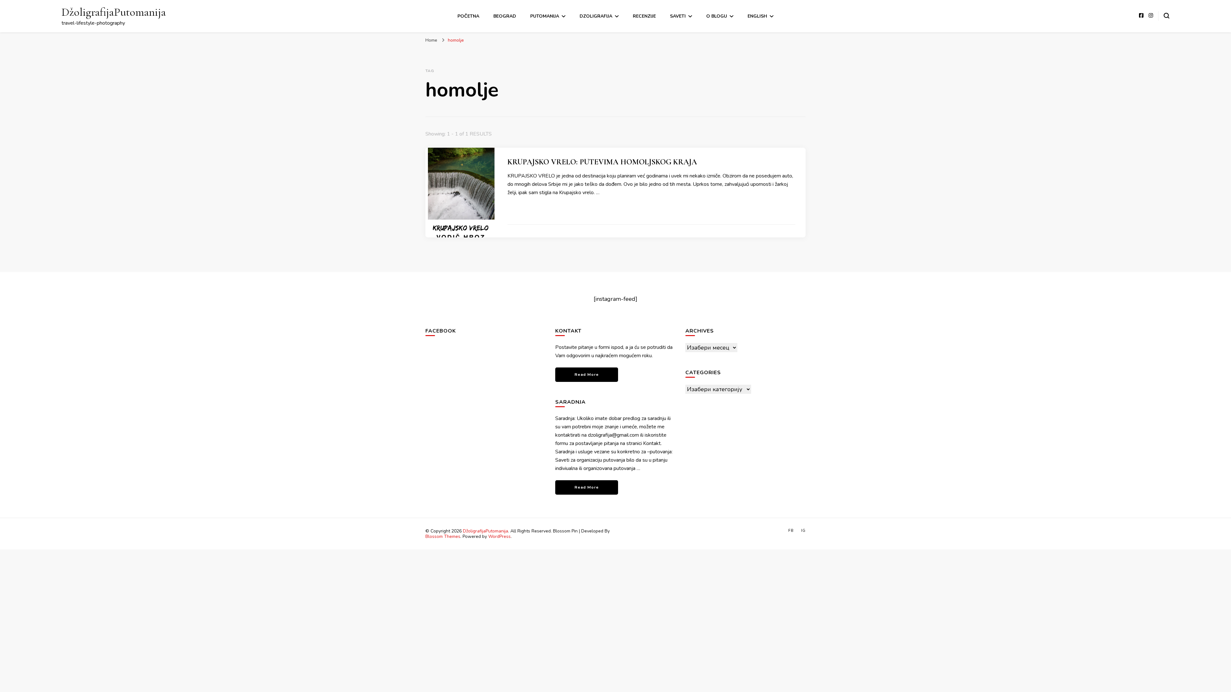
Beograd (504, 16)
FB (791, 530)
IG (803, 530)
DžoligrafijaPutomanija (114, 12)
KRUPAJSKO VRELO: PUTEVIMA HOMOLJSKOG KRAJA (602, 162)
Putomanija (544, 16)
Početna (468, 16)
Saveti (678, 16)
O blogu (716, 16)
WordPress (499, 536)
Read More (586, 374)
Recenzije (644, 16)
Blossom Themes (442, 536)
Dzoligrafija (596, 16)
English (757, 16)
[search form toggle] (1166, 16)
